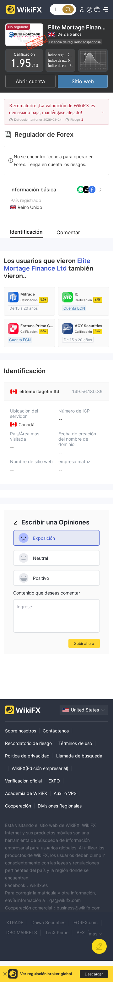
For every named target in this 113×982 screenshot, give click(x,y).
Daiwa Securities (48, 922)
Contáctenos (56, 730)
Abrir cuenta (30, 81)
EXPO (54, 780)
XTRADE (14, 922)
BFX (81, 932)
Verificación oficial (23, 780)
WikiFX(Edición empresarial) (40, 768)
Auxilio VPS (65, 793)
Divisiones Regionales (60, 805)
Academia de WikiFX (26, 793)
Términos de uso (75, 743)
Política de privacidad (27, 755)
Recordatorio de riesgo (28, 743)
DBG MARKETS (21, 932)
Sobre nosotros (20, 730)
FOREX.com (85, 922)
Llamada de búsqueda (79, 755)
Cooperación (18, 805)
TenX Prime (56, 932)
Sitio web (83, 81)
